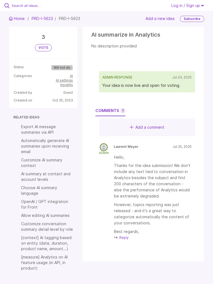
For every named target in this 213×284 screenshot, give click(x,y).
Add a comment (149, 127)
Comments (109, 110)
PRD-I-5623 (42, 18)
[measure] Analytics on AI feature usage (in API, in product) (44, 262)
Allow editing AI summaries (45, 215)
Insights (66, 85)
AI (71, 76)
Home (19, 18)
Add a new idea (160, 18)
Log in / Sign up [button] (186, 5)
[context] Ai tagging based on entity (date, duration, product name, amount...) (46, 243)
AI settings (64, 80)
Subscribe (192, 19)
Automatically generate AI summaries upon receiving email (45, 146)
